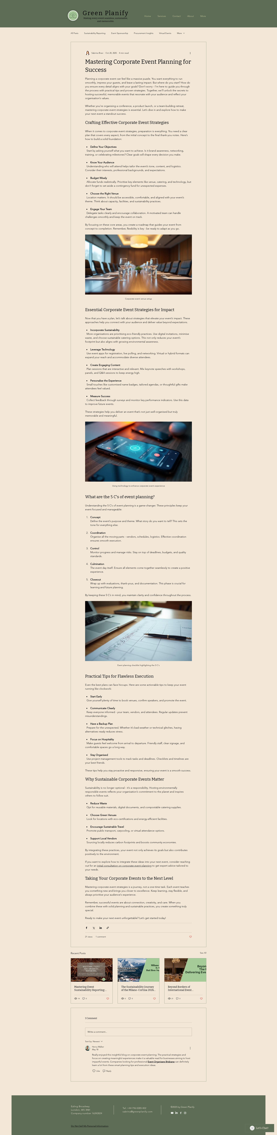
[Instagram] (185, 1112)
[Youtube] (172, 1112)
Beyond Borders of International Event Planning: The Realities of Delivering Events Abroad (183, 988)
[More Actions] (190, 1048)
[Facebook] (180, 1112)
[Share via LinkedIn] (100, 927)
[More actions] (190, 53)
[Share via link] (107, 927)
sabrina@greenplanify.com (138, 1111)
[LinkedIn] (176, 1112)
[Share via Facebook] (86, 927)
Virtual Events (165, 33)
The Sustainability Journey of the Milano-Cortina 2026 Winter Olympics (137, 988)
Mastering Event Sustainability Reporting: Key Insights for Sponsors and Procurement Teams (89, 988)
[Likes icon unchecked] (94, 1071)
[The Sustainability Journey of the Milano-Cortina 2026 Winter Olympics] (138, 970)
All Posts (74, 33)
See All (203, 953)
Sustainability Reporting (94, 33)
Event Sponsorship (119, 33)
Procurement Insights (143, 33)
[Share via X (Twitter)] (93, 927)
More (179, 33)
